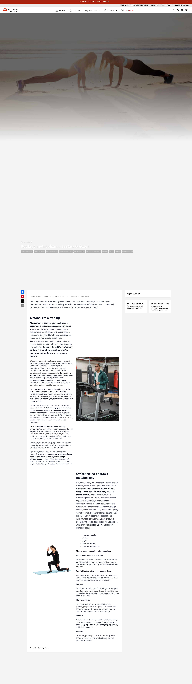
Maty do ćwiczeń (79, 251)
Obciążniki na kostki (66, 251)
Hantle (118, 251)
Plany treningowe (27, 251)
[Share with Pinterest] (22, 296)
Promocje (129, 10)
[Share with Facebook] (22, 292)
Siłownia (105, 251)
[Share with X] (22, 301)
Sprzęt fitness (39, 251)
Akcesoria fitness (51, 251)
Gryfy (112, 251)
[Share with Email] (22, 305)
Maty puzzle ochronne (93, 251)
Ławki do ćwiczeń (127, 251)
